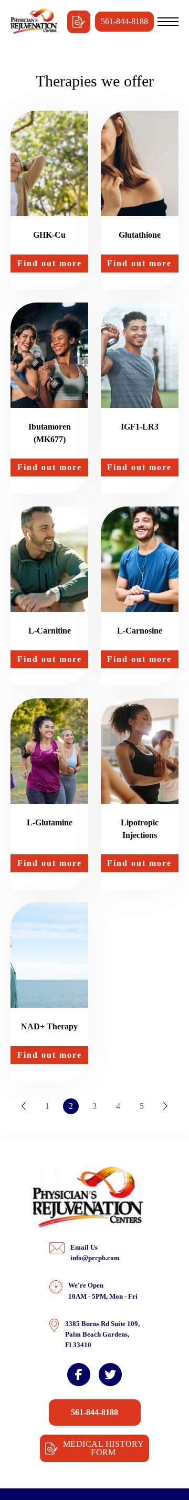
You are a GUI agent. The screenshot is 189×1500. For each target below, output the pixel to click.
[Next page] (165, 1106)
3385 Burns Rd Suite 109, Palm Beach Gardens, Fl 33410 (102, 1334)
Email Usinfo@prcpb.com (95, 1252)
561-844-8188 (124, 21)
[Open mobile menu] (168, 21)
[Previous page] (24, 1106)
